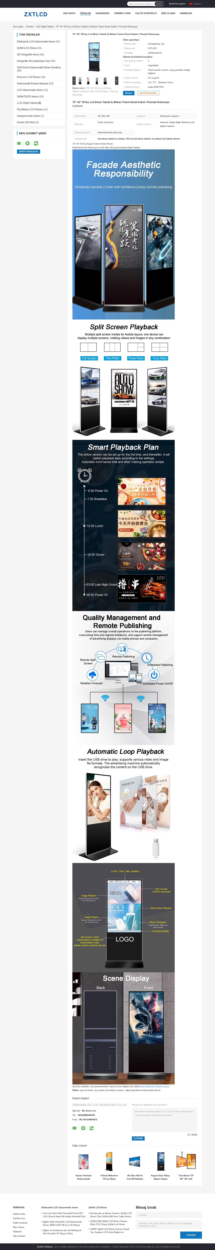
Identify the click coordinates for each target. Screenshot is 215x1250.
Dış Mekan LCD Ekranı (30, 109)
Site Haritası (19, 1236)
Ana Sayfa (69, 13)
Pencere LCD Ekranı (28, 77)
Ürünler (85, 13)
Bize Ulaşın (168, 13)
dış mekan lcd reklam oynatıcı (109, 1090)
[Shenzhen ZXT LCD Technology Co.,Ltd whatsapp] (29, 143)
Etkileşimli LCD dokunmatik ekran (36, 41)
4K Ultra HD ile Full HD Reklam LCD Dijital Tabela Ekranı (134, 1177)
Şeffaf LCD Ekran (27, 48)
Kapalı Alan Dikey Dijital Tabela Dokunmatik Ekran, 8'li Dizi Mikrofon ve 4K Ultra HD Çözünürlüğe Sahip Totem (160, 1177)
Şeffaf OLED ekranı (28, 96)
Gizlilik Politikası (45, 1246)
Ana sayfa (18, 26)
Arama (159, 4)
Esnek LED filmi (26, 122)
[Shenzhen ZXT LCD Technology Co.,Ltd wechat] (38, 143)
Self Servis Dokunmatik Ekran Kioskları (39, 67)
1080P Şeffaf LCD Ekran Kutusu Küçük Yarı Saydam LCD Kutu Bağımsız (110, 1230)
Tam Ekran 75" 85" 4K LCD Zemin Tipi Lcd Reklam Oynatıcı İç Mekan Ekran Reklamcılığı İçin (186, 1177)
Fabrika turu (122, 13)
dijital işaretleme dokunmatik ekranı (143, 1090)
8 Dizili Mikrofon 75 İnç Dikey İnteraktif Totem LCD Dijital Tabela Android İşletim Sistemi (109, 1177)
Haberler (186, 13)
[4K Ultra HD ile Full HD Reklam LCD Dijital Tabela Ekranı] (135, 1161)
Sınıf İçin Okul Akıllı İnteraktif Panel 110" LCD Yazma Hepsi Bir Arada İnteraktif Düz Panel (64, 1215)
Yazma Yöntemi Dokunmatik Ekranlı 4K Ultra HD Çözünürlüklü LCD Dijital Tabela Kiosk (83, 1177)
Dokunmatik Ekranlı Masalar (32, 83)
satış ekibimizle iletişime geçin (154, 1086)
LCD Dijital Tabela (45, 26)
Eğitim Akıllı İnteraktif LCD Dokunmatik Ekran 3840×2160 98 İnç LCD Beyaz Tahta (62, 1223)
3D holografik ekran (28, 54)
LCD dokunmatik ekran (30, 90)
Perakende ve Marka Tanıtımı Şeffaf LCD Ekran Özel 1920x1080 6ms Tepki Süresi (111, 1215)
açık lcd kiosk (86, 1090)
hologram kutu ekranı (28, 116)
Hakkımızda (103, 13)
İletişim (128, 93)
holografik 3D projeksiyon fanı (33, 61)
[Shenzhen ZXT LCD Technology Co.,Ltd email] (21, 143)
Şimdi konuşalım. (177, 3)
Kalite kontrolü (146, 13)
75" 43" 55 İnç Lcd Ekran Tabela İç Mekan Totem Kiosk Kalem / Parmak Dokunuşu (95, 91)
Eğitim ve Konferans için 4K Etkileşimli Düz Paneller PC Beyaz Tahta (62, 1232)
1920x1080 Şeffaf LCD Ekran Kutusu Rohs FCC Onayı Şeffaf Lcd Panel (108, 1223)
